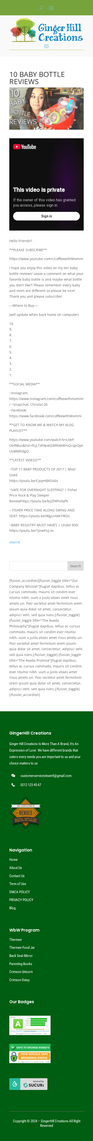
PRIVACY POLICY (21, 900)
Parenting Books (20, 964)
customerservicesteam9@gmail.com (46, 776)
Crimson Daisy (19, 980)
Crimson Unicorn (21, 972)
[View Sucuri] (28, 1089)
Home (13, 859)
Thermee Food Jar (22, 947)
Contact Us (17, 876)
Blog (12, 908)
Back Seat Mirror (21, 956)
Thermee (15, 940)
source (14, 542)
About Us (15, 868)
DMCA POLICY (19, 892)
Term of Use (17, 884)
